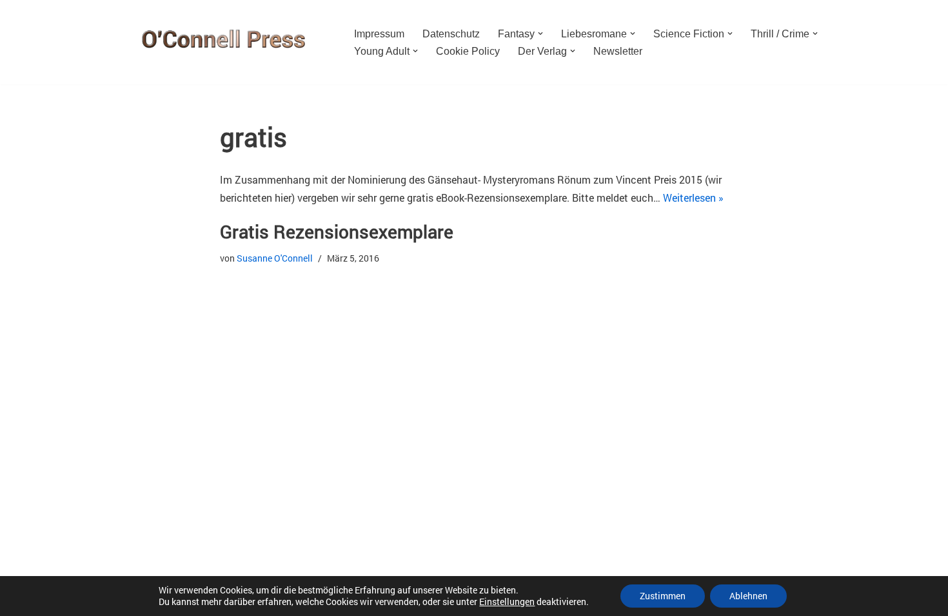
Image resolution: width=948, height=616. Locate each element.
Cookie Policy (468, 51)
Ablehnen (748, 596)
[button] (540, 33)
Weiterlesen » (693, 197)
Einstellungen (507, 602)
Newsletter (617, 51)
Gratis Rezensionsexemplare (336, 232)
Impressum (379, 33)
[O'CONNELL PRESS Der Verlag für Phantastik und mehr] (219, 42)
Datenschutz (451, 33)
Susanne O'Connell (275, 258)
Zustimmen (663, 596)
